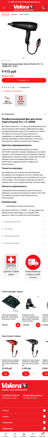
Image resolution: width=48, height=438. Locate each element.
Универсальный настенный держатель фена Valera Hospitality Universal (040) (30, 318)
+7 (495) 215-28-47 (16, 2)
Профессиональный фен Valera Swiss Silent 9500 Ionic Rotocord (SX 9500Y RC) (10, 362)
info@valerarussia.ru (32, 2)
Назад (5, 14)
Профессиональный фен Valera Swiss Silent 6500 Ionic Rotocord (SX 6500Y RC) (31, 362)
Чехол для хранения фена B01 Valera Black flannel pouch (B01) (10, 317)
